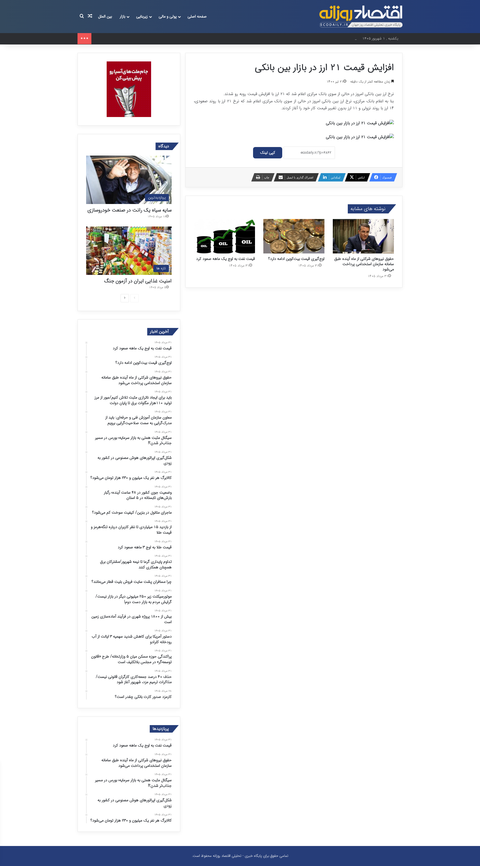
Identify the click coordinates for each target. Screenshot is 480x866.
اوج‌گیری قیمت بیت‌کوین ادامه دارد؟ (296, 259)
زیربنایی (142, 16)
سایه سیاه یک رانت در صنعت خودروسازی (130, 210)
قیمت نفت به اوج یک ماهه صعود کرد (225, 259)
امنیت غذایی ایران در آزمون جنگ (138, 281)
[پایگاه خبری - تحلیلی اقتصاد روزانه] (360, 17)
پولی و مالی (168, 16)
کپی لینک (267, 153)
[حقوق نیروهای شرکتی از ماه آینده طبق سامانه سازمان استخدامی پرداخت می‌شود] (363, 236)
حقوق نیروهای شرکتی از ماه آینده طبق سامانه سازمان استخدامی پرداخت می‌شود (153, 38)
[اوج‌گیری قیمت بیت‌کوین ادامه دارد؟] (293, 236)
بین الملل (105, 16)
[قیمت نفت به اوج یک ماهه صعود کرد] (224, 236)
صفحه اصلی (197, 16)
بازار (122, 16)
